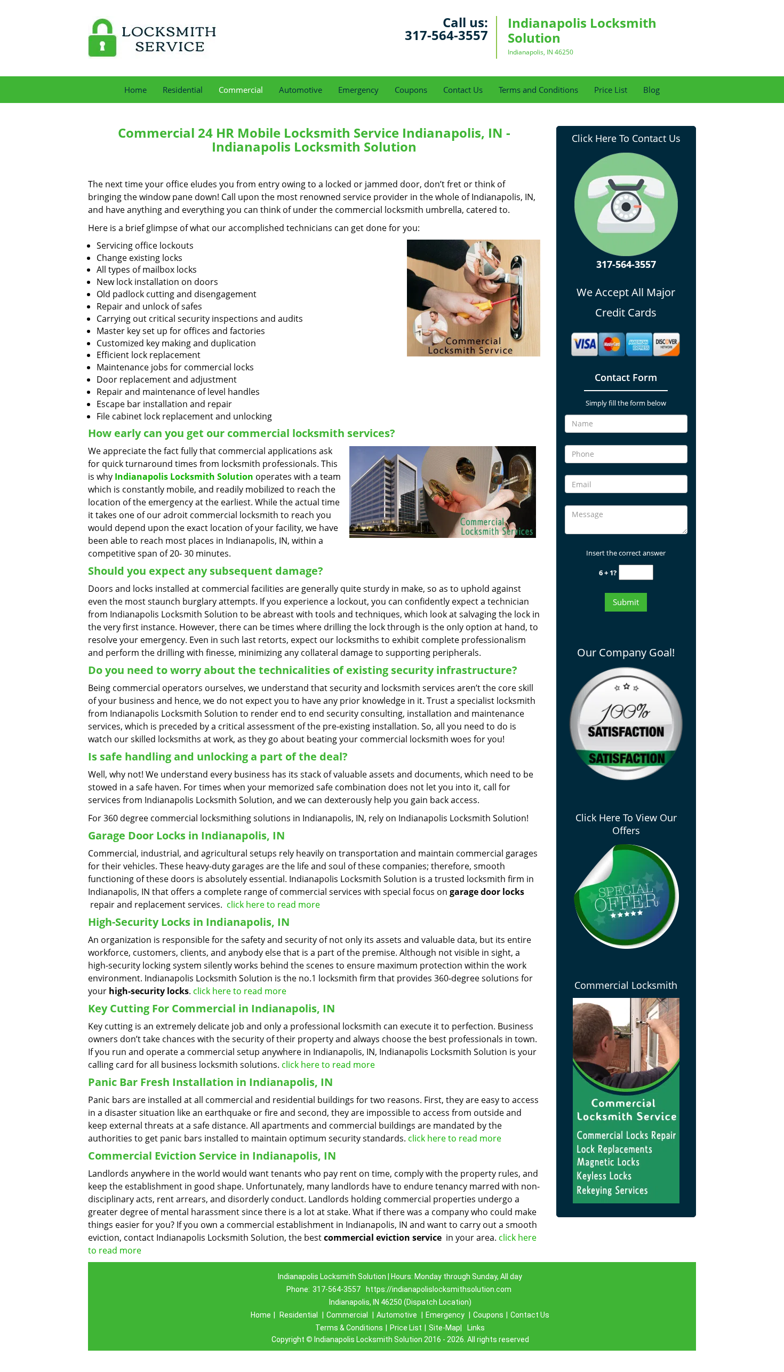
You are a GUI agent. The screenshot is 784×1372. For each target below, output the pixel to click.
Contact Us (463, 89)
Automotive (300, 89)
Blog (651, 89)
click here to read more (274, 904)
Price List (610, 89)
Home (135, 89)
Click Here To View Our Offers (626, 824)
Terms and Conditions (538, 89)
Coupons (411, 89)
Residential (183, 89)
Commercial (241, 89)
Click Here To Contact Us (626, 138)
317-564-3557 (446, 35)
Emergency (358, 89)
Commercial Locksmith (625, 985)
